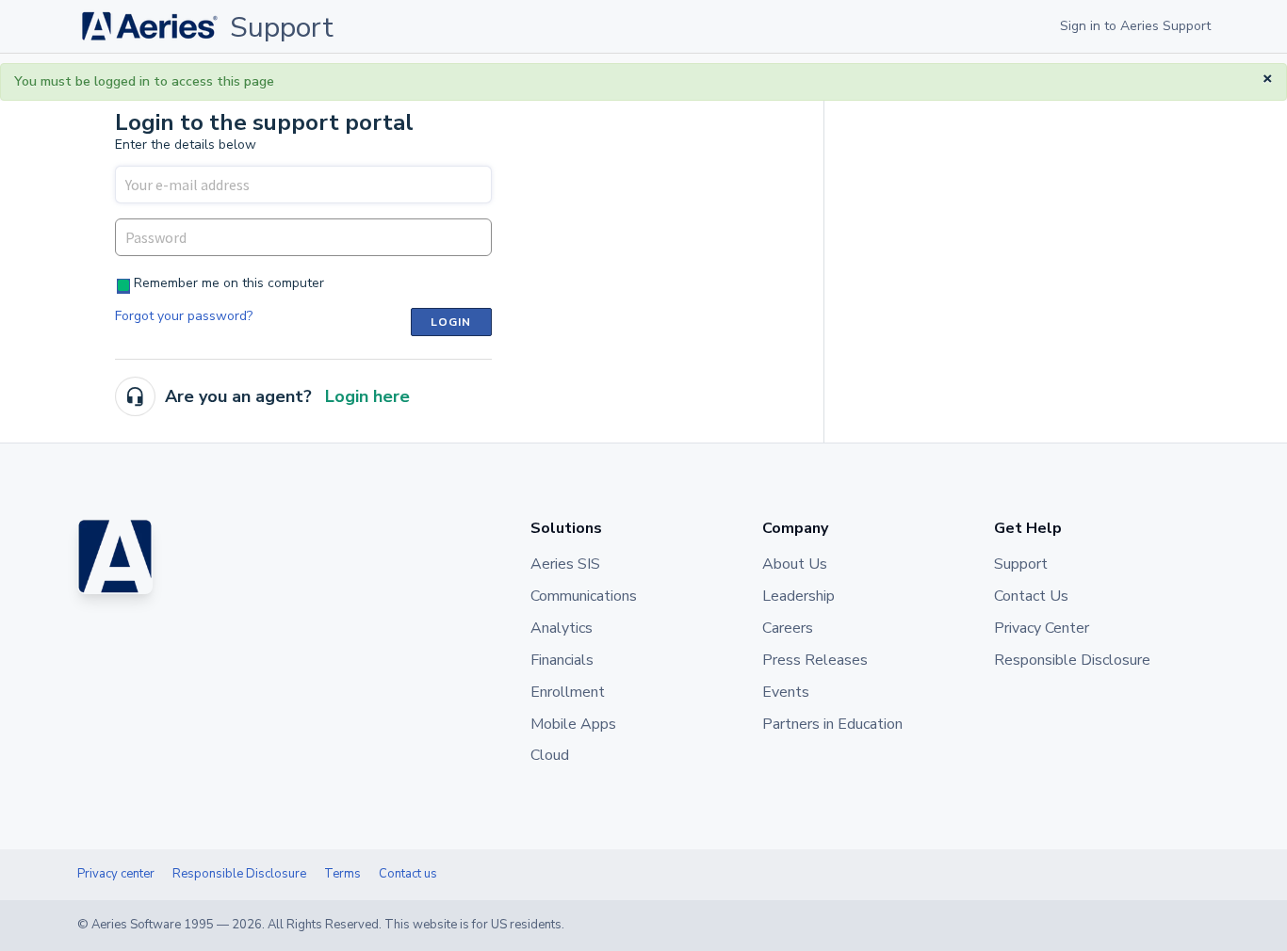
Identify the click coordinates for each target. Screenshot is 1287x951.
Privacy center (116, 873)
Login (451, 322)
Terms (342, 873)
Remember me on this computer (229, 283)
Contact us (408, 873)
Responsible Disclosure (239, 873)
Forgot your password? (184, 316)
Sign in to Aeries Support (1135, 26)
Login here (367, 396)
